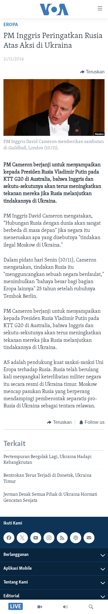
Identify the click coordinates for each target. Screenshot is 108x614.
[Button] (92, 72)
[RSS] (62, 537)
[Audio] (65, 607)
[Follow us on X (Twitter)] (22, 537)
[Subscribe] (89, 537)
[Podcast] (75, 537)
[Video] (39, 607)
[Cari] (91, 607)
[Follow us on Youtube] (35, 537)
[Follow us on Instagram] (48, 537)
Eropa (10, 25)
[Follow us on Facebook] (8, 537)
